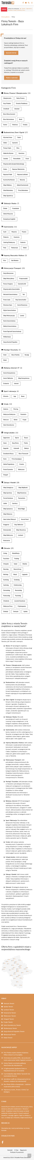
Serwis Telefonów (8, 378)
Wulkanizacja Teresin (10, 1028)
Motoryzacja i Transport (12, 268)
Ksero (5, 459)
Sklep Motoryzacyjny (9, 315)
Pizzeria (24, 232)
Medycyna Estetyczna (9, 414)
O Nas (16, 1150)
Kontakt (3, 1130)
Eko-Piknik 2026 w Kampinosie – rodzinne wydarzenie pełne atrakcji (17, 1085)
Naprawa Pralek (7, 174)
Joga (14, 396)
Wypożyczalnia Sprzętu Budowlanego (13, 164)
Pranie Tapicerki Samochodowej (12, 331)
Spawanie (15, 142)
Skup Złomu (15, 443)
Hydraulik (16, 448)
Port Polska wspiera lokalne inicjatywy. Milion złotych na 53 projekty (16, 1054)
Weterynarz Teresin (10, 1016)
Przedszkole (15, 208)
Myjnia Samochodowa (9, 310)
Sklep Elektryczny (8, 535)
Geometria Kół (22, 284)
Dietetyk (5, 611)
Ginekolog (16, 580)
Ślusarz (26, 437)
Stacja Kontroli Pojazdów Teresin (14, 1031)
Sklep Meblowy (7, 185)
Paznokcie (23, 414)
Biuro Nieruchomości (9, 114)
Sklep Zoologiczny (8, 487)
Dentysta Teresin (9, 1003)
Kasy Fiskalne (7, 103)
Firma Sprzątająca (17, 459)
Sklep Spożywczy (8, 508)
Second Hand (25, 519)
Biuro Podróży (15, 355)
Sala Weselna (14, 260)
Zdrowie (7, 548)
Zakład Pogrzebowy (8, 464)
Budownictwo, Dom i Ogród (14, 132)
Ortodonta (6, 601)
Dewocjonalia (7, 530)
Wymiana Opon (7, 305)
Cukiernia (22, 242)
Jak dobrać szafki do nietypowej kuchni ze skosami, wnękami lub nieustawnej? (17, 1080)
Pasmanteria (21, 498)
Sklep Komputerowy (23, 378)
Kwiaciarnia (6, 540)
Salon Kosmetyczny (8, 425)
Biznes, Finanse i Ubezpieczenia (15, 93)
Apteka (25, 611)
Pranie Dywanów (8, 469)
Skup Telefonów (18, 524)
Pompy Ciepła (7, 148)
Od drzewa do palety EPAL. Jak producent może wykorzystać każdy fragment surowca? (18, 1059)
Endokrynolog (17, 585)
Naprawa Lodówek (22, 174)
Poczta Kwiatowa (8, 498)
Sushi (4, 232)
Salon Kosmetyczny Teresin (12, 1025)
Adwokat (16, 109)
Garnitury (14, 503)
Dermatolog (6, 590)
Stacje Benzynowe (8, 273)
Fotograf (5, 475)
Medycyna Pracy (8, 606)
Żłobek (5, 208)
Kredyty (25, 124)
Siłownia (5, 396)
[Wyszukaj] (28, 3)
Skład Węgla (21, 508)
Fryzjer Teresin (8, 1022)
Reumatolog (18, 590)
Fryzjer (24, 419)
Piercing (15, 409)
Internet (16, 383)
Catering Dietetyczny (9, 242)
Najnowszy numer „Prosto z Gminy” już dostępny (16, 1091)
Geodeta (5, 158)
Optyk (15, 564)
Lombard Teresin (9, 1009)
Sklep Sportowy (7, 493)
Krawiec (21, 464)
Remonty (22, 180)
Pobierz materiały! (12, 77)
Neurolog (5, 569)
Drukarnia (6, 383)
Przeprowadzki (23, 278)
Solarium (5, 409)
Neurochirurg (17, 569)
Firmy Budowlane (23, 190)
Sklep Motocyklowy (8, 278)
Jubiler (5, 503)
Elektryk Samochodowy (9, 326)
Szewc (5, 443)
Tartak (19, 137)
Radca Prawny (20, 98)
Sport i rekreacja (10, 391)
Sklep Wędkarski (23, 487)
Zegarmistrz (6, 437)
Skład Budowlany (8, 190)
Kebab (25, 247)
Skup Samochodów (20, 299)
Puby (4, 247)
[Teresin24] (7, 2)
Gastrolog (6, 585)
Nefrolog (5, 574)
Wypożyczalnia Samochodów (11, 289)
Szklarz (5, 142)
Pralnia (26, 443)
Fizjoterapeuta (22, 606)
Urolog (5, 553)
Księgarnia (6, 524)
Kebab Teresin (8, 1037)
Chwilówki (6, 109)
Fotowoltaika (16, 158)
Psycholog (18, 595)
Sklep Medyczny (7, 514)
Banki (20, 119)
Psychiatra (6, 558)
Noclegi (27, 355)
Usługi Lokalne (9, 433)
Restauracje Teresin (10, 1034)
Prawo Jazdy (6, 299)
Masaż (15, 574)
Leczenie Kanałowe (19, 601)
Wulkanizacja (7, 337)
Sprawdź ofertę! (11, 53)
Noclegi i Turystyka (11, 350)
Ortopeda (6, 564)
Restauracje (14, 247)
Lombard (20, 535)
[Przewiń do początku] (29, 1155)
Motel (5, 360)
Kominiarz (21, 153)
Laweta (22, 315)
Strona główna (5, 17)
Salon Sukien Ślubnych (9, 519)
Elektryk (26, 448)
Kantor (5, 124)
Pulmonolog (6, 595)
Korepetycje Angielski (9, 219)
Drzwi (27, 158)
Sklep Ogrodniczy (8, 195)
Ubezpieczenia (7, 98)
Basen (22, 396)
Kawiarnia (16, 237)
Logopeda (24, 574)
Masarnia (14, 232)
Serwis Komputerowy (9, 373)
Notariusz (15, 124)
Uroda (6, 404)
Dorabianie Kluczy (8, 453)
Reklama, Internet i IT (11, 368)
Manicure (6, 419)
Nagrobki (5, 448)
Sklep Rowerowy (21, 493)
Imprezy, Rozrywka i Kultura (14, 255)
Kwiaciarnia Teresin (10, 1013)
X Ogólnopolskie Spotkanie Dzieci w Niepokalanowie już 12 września (15, 1069)
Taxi (24, 294)
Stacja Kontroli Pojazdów (10, 342)
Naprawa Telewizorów (18, 169)
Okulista (24, 564)
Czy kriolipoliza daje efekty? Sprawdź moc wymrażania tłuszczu (17, 1075)
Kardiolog (6, 580)
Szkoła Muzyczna (8, 213)
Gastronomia (8, 227)
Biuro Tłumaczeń (23, 453)
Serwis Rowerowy (22, 305)
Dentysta (15, 611)
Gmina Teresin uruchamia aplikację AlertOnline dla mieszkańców (15, 1064)
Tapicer (17, 437)
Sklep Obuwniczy (21, 530)
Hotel (4, 355)
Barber (15, 419)
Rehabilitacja (15, 553)
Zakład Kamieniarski (22, 185)
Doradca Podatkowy (21, 103)
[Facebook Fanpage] (23, 2)
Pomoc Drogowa (8, 284)
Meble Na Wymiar (8, 153)
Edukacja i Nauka (10, 203)
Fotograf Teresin (9, 1019)
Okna (17, 148)
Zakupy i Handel (10, 482)
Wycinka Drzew (7, 137)
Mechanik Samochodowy (10, 294)
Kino (4, 260)
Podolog (16, 558)
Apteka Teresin (8, 1006)
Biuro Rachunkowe (8, 119)
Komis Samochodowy (9, 321)
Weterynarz (21, 469)
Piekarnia (6, 237)
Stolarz (5, 169)
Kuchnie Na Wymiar (9, 180)
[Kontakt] (25, 2)
